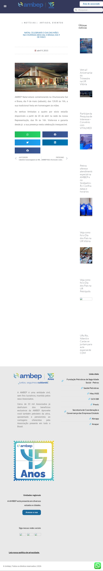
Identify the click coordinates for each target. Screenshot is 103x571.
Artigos (45, 23)
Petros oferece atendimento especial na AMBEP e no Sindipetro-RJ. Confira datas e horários (86, 178)
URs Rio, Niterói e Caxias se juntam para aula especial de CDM (86, 344)
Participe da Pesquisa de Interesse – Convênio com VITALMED (86, 120)
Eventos (57, 23)
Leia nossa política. (24, 552)
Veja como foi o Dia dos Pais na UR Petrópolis (85, 285)
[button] (5, 6)
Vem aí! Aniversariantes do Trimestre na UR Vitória (88, 77)
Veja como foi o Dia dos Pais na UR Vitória (85, 237)
